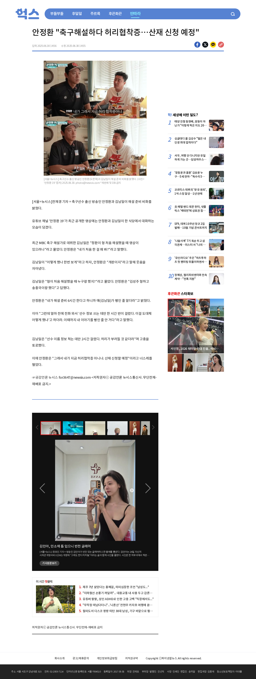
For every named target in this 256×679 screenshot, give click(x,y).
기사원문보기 (49, 563)
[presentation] (37, 427)
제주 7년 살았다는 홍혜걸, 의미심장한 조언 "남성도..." (114, 587)
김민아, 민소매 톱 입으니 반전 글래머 (65, 546)
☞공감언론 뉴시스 (45, 377)
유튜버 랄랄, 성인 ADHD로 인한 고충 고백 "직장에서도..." (116, 599)
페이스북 (197, 45)
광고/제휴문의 (81, 658)
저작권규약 (131, 658)
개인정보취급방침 (107, 658)
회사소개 (60, 658)
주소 (221, 45)
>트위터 (205, 45)
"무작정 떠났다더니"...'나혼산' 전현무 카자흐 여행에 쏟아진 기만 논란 (123, 605)
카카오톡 (213, 45)
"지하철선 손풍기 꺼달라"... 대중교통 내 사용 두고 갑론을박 (117, 593)
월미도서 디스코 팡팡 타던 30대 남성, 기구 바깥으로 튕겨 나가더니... (123, 611)
